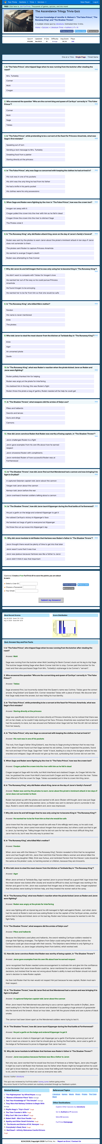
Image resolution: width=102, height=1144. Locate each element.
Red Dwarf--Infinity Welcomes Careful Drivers (26, 1130)
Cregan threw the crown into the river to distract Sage (30, 218)
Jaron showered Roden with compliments (24, 453)
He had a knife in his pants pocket (21, 186)
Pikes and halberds (14, 408)
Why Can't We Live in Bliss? (17, 1115)
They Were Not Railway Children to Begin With (25, 1104)
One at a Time (68, 57)
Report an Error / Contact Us (69, 1141)
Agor (8, 347)
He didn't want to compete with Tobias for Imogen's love (31, 275)
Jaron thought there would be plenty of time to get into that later (34, 544)
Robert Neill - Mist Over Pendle (18, 1118)
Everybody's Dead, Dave (16, 1127)
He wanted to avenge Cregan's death (22, 253)
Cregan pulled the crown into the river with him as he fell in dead (34, 213)
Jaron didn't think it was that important (23, 559)
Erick (8, 320)
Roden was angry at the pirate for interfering (26, 381)
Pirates (84, 1094)
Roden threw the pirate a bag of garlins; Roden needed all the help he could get (41, 391)
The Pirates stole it (14, 223)
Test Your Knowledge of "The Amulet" (21, 1101)
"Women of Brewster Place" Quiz (19, 1098)
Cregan (9, 90)
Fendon (9, 310)
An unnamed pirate (14, 351)
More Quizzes (62, 1117)
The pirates (11, 324)
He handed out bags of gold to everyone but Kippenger (30, 522)
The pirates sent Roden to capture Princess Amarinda (29, 248)
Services (41, 2)
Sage (8, 120)
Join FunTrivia (25, 6)
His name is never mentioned (19, 315)
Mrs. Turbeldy (12, 76)
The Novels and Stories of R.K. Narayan (23, 1124)
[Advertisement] (51, 48)
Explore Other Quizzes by (70, 1107)
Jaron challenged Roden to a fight (21, 440)
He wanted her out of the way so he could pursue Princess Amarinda (32, 281)
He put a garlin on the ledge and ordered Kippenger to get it (32, 512)
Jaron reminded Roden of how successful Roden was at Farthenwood (30, 459)
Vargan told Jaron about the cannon (22, 486)
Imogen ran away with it (16, 208)
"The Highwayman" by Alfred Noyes (20, 1095)
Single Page (81, 57)
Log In (95, 2)
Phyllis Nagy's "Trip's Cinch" (17, 1109)
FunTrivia (64, 1122)
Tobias (9, 125)
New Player (85, 2)
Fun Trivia (12, 2)
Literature (56, 1094)
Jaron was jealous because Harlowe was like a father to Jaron (33, 554)
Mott (8, 85)
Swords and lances (14, 413)
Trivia (32, 2)
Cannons (10, 423)
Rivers (77, 1094)
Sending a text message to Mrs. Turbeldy (24, 150)
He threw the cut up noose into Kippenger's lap (26, 527)
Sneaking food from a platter (18, 154)
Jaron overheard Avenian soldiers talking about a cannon (31, 495)
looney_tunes (43, 1082)
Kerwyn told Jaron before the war (21, 490)
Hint (96, 69)
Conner (9, 81)
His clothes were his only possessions (22, 191)
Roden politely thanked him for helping (23, 376)
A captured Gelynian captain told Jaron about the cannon (31, 481)
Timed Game (93, 57)
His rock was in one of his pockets (21, 177)
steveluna (60, 24)
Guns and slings (13, 418)
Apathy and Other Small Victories (20, 1121)
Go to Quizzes (67, 1112)
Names (64, 1094)
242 (73, 41)
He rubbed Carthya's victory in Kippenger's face (27, 517)
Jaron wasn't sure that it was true (21, 549)
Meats (71, 1094)
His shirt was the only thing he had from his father (28, 181)
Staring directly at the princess (19, 159)
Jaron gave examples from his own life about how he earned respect (32, 446)
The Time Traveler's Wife (16, 1112)
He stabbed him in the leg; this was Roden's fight (27, 386)
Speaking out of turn (15, 145)
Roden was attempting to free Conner (23, 258)
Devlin (9, 356)
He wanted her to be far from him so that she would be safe (32, 293)
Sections (23, 2)
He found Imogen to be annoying (20, 288)
